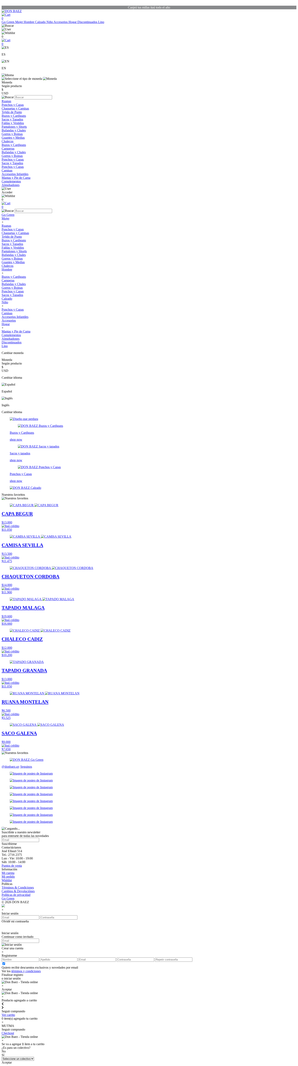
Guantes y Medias (13, 137)
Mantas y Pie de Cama (16, 177)
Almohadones (10, 185)
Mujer (19, 22)
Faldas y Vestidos (13, 123)
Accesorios (61, 22)
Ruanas (6, 101)
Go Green (8, 22)
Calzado (40, 22)
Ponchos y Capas (13, 105)
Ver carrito (8, 1015)
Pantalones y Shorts (14, 126)
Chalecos (7, 141)
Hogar (73, 22)
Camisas (7, 170)
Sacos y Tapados (12, 119)
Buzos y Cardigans (14, 115)
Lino (101, 22)
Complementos (11, 181)
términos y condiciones (26, 971)
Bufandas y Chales (14, 130)
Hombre (29, 22)
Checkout (8, 1033)
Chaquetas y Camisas (15, 108)
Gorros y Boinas (12, 134)
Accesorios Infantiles (15, 174)
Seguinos (26, 766)
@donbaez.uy (10, 766)
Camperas (8, 148)
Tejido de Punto (12, 112)
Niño (50, 22)
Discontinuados (87, 22)
